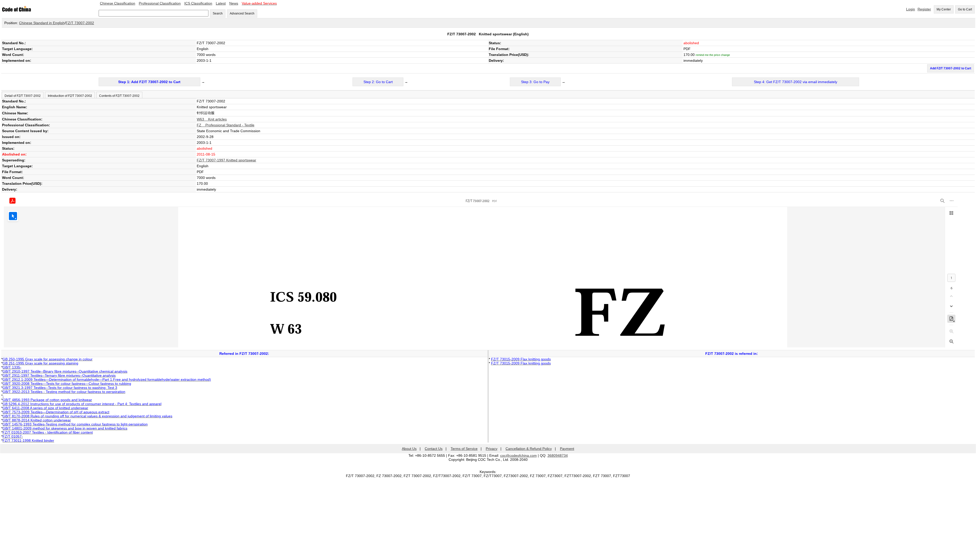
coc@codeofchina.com (518, 455)
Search (218, 13)
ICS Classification (198, 3)
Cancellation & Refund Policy (529, 449)
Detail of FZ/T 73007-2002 (23, 96)
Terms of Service (464, 449)
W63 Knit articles (212, 119)
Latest (221, 3)
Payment (567, 449)
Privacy (491, 449)
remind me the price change (713, 54)
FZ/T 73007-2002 (80, 23)
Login (910, 9)
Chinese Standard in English (42, 23)
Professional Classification (160, 3)
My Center (944, 9)
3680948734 (557, 455)
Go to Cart (965, 9)
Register (924, 9)
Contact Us (434, 449)
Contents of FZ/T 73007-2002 (119, 96)
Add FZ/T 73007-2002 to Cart (950, 68)
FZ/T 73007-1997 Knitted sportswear (226, 160)
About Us (409, 449)
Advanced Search (242, 13)
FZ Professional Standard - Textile (225, 125)
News (233, 3)
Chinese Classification (117, 3)
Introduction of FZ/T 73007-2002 (70, 96)
